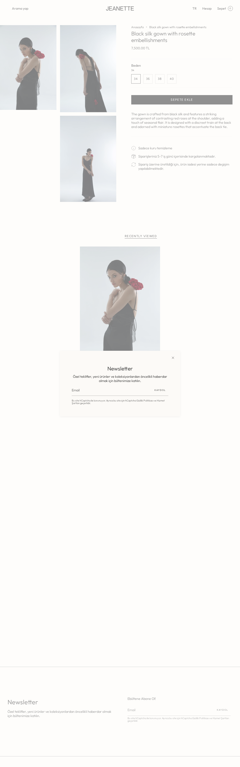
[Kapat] (173, 357)
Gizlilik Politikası (144, 400)
